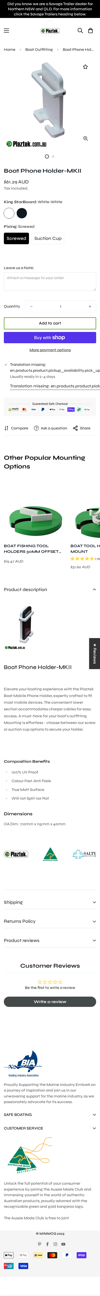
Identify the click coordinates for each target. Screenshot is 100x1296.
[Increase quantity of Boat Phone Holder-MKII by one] (90, 306)
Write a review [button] (50, 1001)
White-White (9, 213)
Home (9, 49)
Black (22, 213)
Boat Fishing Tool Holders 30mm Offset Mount (31, 549)
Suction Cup (48, 238)
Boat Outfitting (39, 49)
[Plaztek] (50, 30)
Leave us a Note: (19, 268)
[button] (90, 30)
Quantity (12, 306)
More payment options (50, 350)
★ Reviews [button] (94, 653)
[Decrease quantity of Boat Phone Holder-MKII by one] (31, 306)
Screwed (16, 238)
